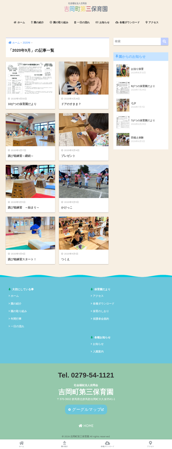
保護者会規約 (101, 318)
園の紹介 (38, 22)
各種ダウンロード (129, 22)
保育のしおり (101, 311)
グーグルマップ (86, 409)
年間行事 (16, 318)
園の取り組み (60, 22)
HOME (88, 426)
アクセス (153, 22)
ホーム (21, 22)
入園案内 (98, 351)
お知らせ (104, 22)
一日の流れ (83, 22)
